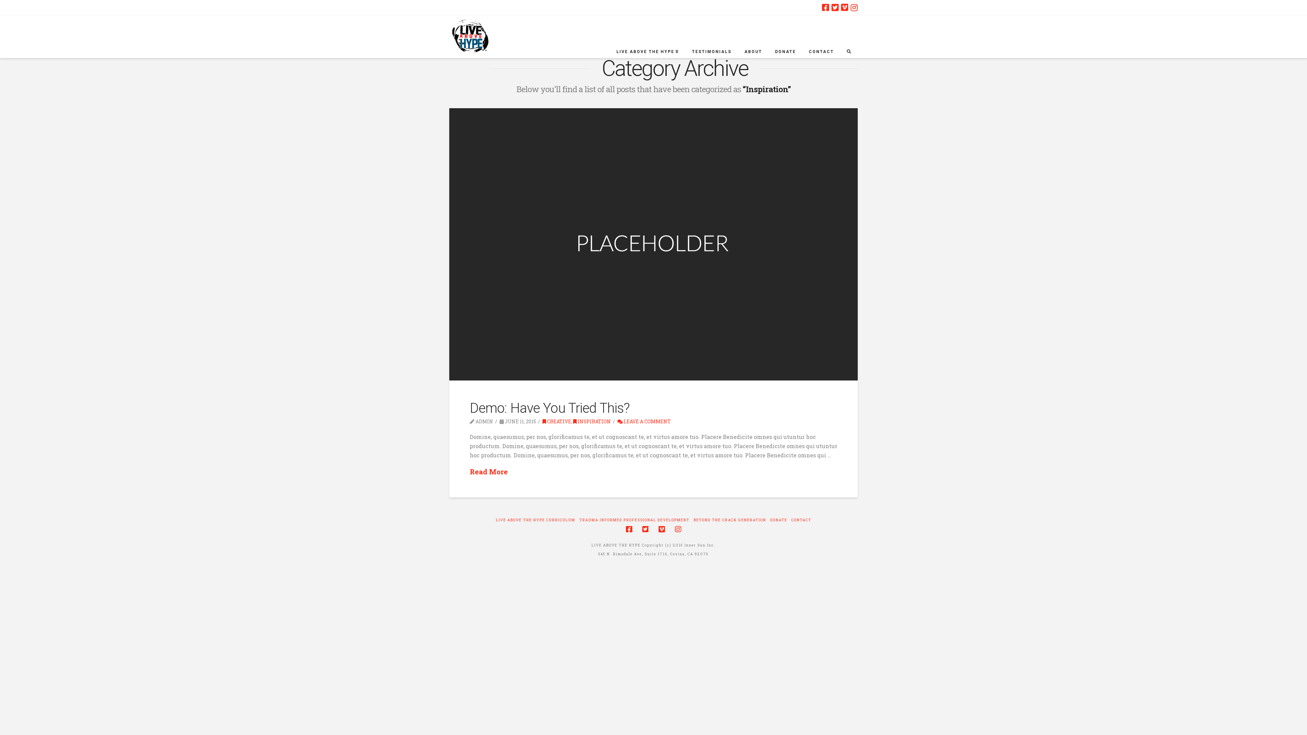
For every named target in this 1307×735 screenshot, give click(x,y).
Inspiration (594, 422)
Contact (801, 520)
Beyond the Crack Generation (730, 520)
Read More (489, 471)
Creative (558, 422)
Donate (778, 520)
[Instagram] (854, 7)
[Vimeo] (844, 7)
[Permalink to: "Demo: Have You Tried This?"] (653, 244)
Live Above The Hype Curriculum (535, 520)
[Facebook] (825, 7)
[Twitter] (835, 7)
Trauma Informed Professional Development (634, 520)
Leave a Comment (647, 422)
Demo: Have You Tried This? (550, 408)
